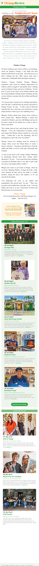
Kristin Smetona (16, 215)
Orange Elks (9, 247)
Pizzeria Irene (10, 355)
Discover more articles (19, 404)
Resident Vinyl (10, 390)
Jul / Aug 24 (8, 208)
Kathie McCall (9, 283)
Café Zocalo (7, 514)
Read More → (21, 256)
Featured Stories (19, 411)
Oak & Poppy (8, 439)
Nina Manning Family (13, 319)
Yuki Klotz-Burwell (16, 213)
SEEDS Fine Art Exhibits (12, 476)
